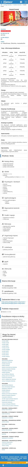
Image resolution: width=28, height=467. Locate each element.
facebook (5, 457)
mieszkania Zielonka (7, 370)
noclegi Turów (5, 342)
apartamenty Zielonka (7, 360)
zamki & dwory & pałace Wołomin (10, 405)
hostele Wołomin (6, 390)
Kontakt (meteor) (14, 457)
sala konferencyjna (6, 444)
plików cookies (15, 462)
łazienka (4, 434)
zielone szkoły (5, 422)
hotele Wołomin (6, 392)
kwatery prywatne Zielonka (8, 369)
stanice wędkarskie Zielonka (9, 379)
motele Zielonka (6, 372)
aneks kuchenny (6, 413)
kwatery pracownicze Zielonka (9, 367)
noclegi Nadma (5, 356)
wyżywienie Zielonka (7, 362)
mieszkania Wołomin (7, 397)
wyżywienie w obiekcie (7, 417)
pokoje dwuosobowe (7, 409)
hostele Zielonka (6, 364)
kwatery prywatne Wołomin (8, 395)
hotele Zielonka (5, 365)
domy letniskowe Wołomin (8, 386)
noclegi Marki (5, 346)
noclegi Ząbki (5, 341)
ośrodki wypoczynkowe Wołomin (10, 398)
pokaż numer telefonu (5, 31)
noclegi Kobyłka (6, 349)
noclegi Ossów (5, 347)
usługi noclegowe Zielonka (8, 381)
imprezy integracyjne (7, 442)
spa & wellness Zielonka (8, 374)
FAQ (3, 458)
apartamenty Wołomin (7, 385)
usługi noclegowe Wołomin (8, 404)
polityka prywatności (11, 458)
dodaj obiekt (16, 460)
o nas (20, 458)
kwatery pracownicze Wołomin (9, 393)
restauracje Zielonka (7, 377)
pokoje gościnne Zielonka (8, 376)
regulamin (23, 457)
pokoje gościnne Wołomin (8, 400)
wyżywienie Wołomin (7, 388)
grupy (3, 426)
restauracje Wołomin (7, 402)
